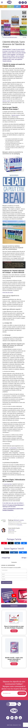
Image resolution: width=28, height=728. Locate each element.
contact (13, 704)
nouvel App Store (8, 484)
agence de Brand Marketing (16, 505)
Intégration (10, 6)
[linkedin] (16, 717)
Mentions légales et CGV (14, 725)
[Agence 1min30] (9, 2)
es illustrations (13, 448)
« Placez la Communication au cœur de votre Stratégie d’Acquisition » (13, 509)
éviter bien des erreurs (8, 292)
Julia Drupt (11, 530)
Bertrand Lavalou (13, 37)
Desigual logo (6, 558)
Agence (24, 6)
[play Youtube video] (14, 595)
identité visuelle (6, 101)
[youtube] (20, 717)
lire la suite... (20, 524)
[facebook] (7, 717)
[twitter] (12, 717)
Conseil (3, 6)
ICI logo (24, 558)
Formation (17, 6)
